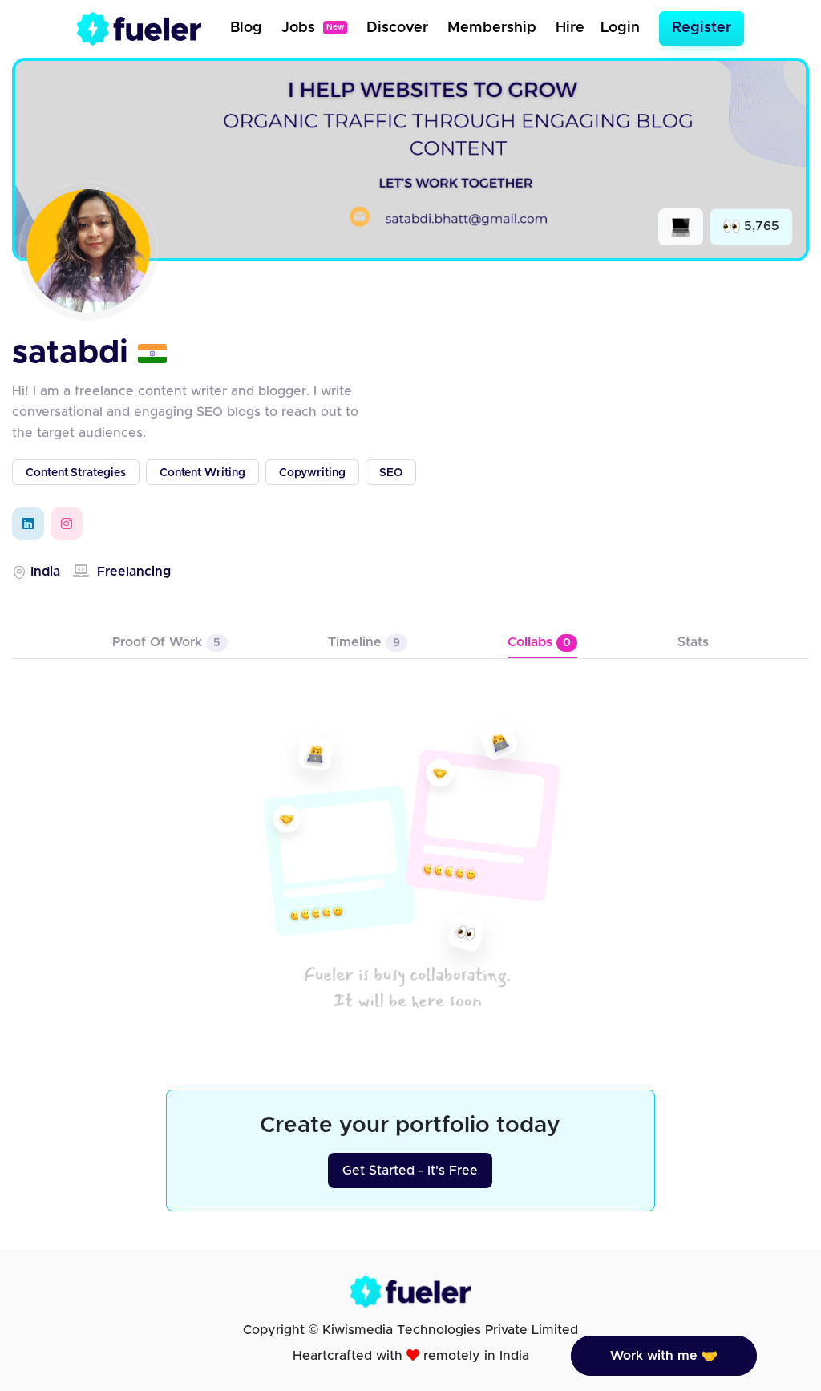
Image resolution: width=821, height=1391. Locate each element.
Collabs (539, 642)
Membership (491, 28)
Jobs (312, 28)
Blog (246, 28)
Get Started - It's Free (410, 1170)
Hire (570, 28)
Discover (397, 28)
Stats (693, 642)
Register (701, 28)
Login (620, 28)
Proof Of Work (166, 642)
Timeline (364, 642)
